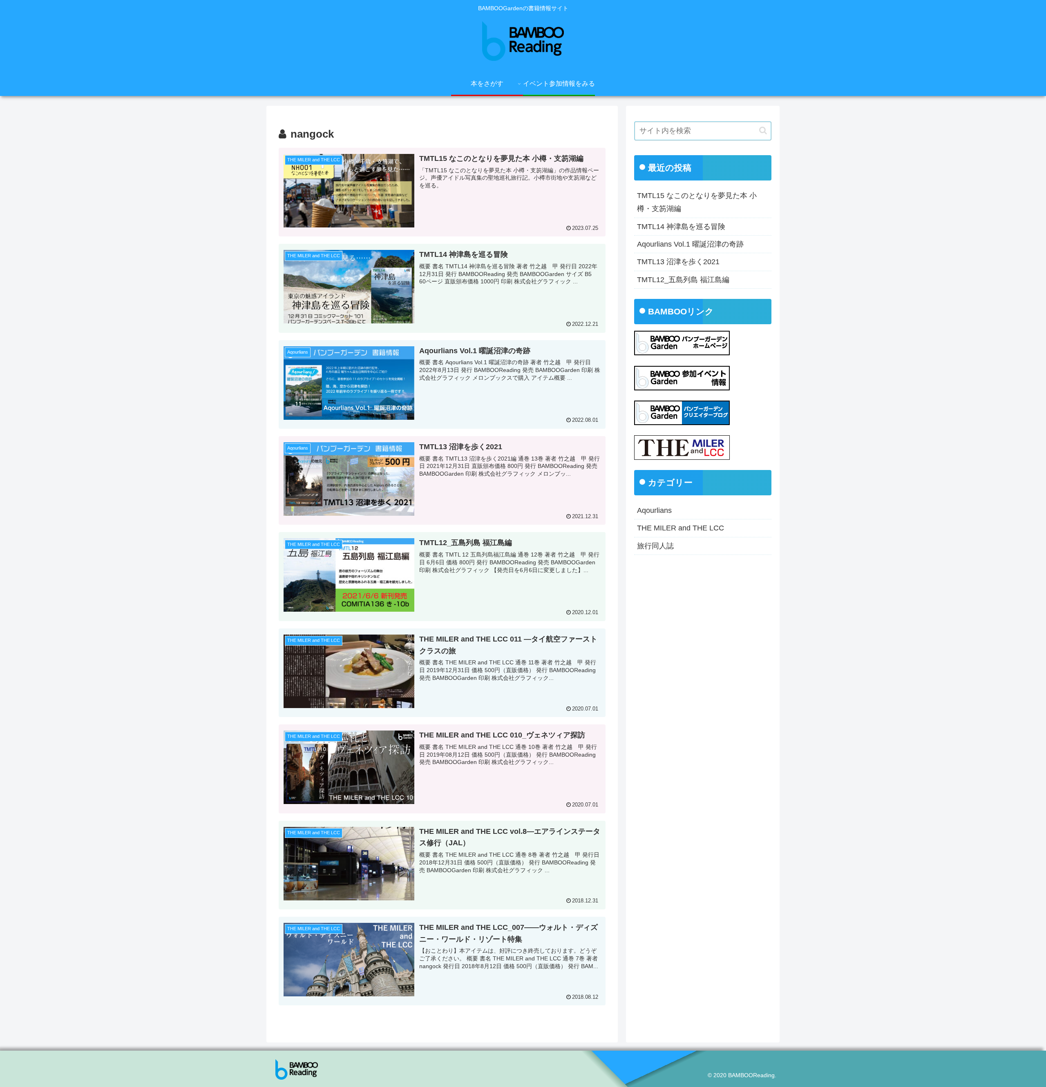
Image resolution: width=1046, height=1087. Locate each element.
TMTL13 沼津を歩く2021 (678, 262)
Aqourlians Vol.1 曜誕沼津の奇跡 (690, 244)
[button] (763, 130)
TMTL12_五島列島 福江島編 (683, 280)
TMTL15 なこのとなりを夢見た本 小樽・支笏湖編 (697, 202)
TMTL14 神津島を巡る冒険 (681, 227)
